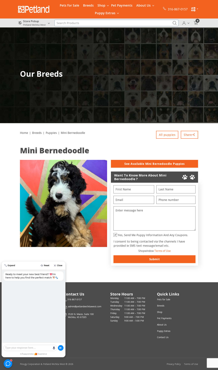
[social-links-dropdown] (194, 9)
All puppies (167, 135)
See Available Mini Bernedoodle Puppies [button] (154, 164)
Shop (101, 5)
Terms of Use (154, 251)
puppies (51, 133)
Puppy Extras (105, 13)
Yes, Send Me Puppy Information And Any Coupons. (152, 235)
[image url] (33, 9)
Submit (154, 259)
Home (24, 133)
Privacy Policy (174, 364)
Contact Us (163, 337)
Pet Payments (121, 5)
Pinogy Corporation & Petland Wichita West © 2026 (46, 364)
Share (188, 135)
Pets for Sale (69, 5)
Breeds (88, 5)
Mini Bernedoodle (73, 133)
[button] (186, 23)
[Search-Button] (174, 23)
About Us (143, 5)
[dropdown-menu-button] (108, 5)
